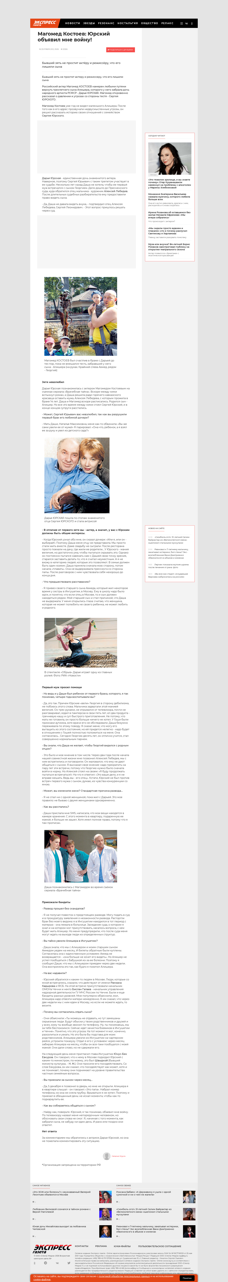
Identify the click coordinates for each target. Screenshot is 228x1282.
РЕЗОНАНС (106, 23)
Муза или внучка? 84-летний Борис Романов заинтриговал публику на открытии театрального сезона (169, 247)
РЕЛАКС (167, 23)
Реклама (101, 1246)
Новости (72, 23)
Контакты (81, 1246)
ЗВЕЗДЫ (89, 23)
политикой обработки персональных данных (124, 1276)
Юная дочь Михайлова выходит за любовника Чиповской (59, 1227)
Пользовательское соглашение (159, 1246)
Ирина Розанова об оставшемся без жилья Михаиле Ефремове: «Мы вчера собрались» (169, 215)
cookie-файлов (42, 1279)
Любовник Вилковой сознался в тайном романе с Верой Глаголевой (62, 1210)
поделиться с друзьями (121, 50)
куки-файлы (122, 1246)
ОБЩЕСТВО (149, 23)
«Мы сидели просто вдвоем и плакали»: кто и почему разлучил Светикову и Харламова (167, 231)
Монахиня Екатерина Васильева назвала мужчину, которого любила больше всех (169, 197)
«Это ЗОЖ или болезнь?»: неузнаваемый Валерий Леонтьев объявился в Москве (62, 1193)
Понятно (187, 1278)
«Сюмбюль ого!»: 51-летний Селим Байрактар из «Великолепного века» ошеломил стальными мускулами (144, 1212)
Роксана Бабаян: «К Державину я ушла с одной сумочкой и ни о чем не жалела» (143, 1193)
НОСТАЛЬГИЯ (128, 23)
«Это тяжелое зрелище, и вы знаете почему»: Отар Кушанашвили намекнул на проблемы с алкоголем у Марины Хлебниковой (169, 183)
